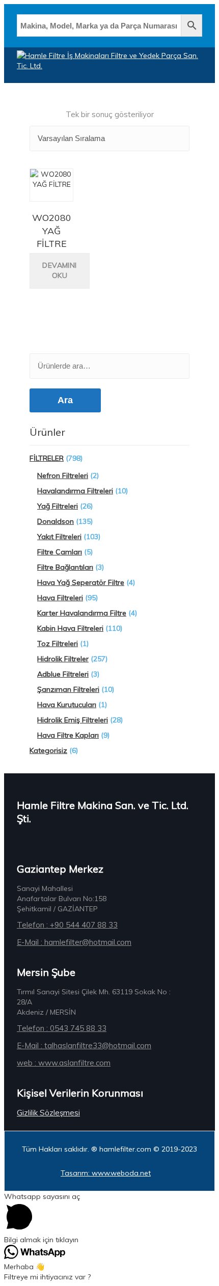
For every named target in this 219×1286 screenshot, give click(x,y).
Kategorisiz (48, 750)
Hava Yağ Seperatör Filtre (80, 582)
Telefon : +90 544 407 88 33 (67, 925)
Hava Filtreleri (60, 597)
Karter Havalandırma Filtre (81, 613)
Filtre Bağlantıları (65, 567)
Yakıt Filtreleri (59, 536)
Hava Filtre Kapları (68, 735)
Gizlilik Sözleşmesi (48, 1112)
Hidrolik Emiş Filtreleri (72, 719)
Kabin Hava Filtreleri (70, 628)
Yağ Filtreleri (57, 506)
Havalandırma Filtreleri (75, 490)
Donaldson (55, 521)
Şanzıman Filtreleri (68, 689)
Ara (65, 400)
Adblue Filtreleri (63, 674)
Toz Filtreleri (57, 643)
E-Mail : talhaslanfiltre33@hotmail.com (84, 1045)
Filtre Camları (59, 551)
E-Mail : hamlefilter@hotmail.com (74, 942)
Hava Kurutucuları (66, 704)
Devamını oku (59, 270)
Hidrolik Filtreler (63, 658)
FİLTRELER (47, 458)
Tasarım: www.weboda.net (106, 1173)
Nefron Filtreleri (62, 475)
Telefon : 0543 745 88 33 (61, 1028)
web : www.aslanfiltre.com (64, 1063)
